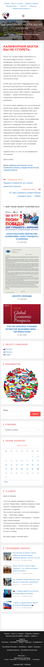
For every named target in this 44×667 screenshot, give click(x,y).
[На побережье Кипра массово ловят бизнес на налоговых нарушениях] (7, 582)
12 (16, 465)
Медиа (27, 636)
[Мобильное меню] (23, 15)
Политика (4, 642)
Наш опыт (13, 659)
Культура (28, 642)
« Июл (5, 482)
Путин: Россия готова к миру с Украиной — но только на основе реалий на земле (25, 568)
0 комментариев (26, 560)
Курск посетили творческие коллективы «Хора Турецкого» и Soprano (22, 236)
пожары (16, 167)
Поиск (5, 410)
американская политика (18, 165)
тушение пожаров (10, 170)
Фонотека (33, 6)
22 (32, 469)
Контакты (36, 659)
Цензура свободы (22, 296)
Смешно (33, 636)
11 (11, 465)
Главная (7, 3)
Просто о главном (17, 3)
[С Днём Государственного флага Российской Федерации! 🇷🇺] (7, 605)
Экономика (13, 642)
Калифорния (8, 167)
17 (6, 469)
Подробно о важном (31, 3)
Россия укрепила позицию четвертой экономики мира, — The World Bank (22, 329)
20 (22, 469)
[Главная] (5, 34)
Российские (6, 647)
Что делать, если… (25, 659)
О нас (6, 659)
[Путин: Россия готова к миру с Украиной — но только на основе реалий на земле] (7, 569)
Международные (22, 641)
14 (27, 465)
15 (32, 465)
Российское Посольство (29, 650)
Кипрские (10, 650)
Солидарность (38, 642)
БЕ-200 (30, 165)
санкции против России (29, 167)
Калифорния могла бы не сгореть (28, 34)
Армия (21, 642)
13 (22, 465)
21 (27, 469)
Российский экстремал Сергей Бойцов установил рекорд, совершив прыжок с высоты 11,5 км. (26, 555)
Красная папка (11, 6)
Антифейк (19, 636)
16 (38, 465)
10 (6, 465)
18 (11, 469)
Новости (23, 6)
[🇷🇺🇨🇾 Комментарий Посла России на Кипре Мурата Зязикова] (7, 594)
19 (16, 469)
